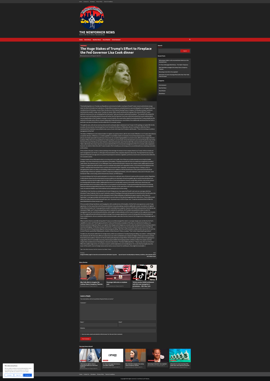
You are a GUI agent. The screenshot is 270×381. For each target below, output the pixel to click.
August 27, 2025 (96, 55)
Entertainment (116, 40)
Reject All (18, 375)
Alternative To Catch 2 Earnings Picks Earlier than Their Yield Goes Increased (174, 75)
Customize (9, 375)
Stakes (105, 249)
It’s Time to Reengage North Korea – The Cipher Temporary (173, 64)
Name (82, 322)
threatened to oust (133, 140)
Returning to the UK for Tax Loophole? (168, 71)
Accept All (27, 375)
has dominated (135, 118)
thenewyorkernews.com (86, 55)
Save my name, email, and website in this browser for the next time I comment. (102, 334)
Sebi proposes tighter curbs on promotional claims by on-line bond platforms (174, 61)
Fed (94, 249)
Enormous (91, 249)
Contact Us (86, 1)
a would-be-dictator (85, 136)
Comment (83, 302)
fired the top (86, 142)
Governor (100, 249)
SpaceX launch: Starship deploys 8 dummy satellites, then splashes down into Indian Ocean (137, 254)
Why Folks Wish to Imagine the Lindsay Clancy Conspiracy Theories (173, 68)
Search (160, 45)
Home (80, 1)
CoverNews (139, 378)
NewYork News (97, 40)
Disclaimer (92, 1)
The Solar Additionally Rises (126, 242)
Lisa (103, 249)
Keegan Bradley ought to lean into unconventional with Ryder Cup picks (98, 253)
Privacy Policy (99, 1)
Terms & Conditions (108, 1)
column (101, 150)
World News (87, 40)
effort (87, 249)
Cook (84, 249)
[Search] (190, 39)
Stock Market (106, 40)
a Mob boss (95, 136)
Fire (96, 249)
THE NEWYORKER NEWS (97, 32)
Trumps (109, 249)
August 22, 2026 (93, 286)
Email (120, 322)
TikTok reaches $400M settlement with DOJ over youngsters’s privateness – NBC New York (143, 284)
